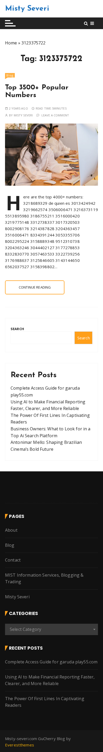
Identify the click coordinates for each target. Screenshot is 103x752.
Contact (13, 560)
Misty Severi (27, 8)
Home (11, 43)
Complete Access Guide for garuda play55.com (51, 662)
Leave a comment (55, 115)
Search (17, 328)
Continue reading (35, 287)
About (11, 530)
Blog (9, 75)
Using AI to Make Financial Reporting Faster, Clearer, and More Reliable (50, 680)
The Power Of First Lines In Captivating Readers (44, 702)
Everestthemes (19, 745)
